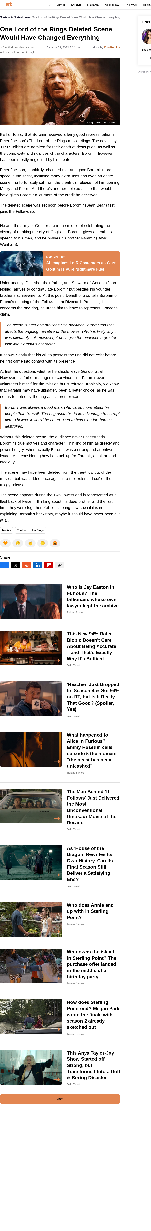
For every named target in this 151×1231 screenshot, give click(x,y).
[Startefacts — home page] (9, 4)
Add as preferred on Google (17, 52)
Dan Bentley (112, 47)
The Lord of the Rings (30, 530)
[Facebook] (4, 565)
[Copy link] (59, 565)
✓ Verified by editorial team (17, 47)
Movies (60, 4)
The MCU (131, 4)
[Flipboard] (48, 565)
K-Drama (93, 4)
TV (49, 4)
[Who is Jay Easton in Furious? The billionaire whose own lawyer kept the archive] (60, 601)
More (60, 1099)
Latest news (22, 17)
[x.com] (15, 565)
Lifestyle (76, 4)
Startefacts (6, 17)
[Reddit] (26, 565)
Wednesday (111, 4)
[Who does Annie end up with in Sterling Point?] (60, 919)
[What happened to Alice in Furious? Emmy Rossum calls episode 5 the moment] (60, 754)
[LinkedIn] (37, 565)
